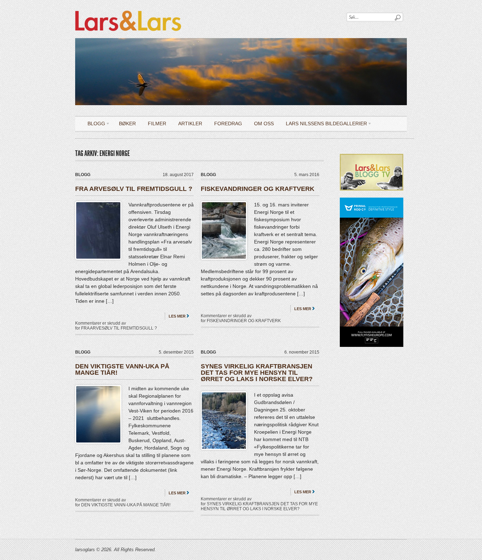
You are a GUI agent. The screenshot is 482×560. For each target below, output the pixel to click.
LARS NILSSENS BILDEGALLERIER (324, 125)
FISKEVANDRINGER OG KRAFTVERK (257, 188)
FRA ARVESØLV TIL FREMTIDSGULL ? (133, 188)
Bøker (127, 123)
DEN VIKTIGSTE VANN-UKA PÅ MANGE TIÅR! (122, 369)
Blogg (93, 125)
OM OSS (264, 123)
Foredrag (228, 123)
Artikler (190, 123)
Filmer (157, 123)
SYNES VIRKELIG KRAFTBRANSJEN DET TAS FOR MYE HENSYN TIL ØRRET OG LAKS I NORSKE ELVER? (257, 373)
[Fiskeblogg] (128, 9)
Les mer (177, 316)
